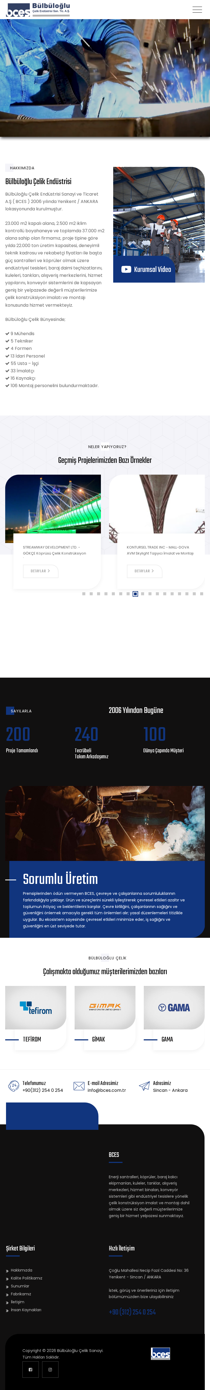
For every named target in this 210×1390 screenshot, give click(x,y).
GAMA (98, 1040)
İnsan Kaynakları (26, 1310)
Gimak (29, 1040)
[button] (83, 593)
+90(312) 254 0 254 (42, 1090)
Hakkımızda (21, 1270)
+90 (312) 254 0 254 (132, 1312)
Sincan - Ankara (170, 1090)
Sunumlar (20, 1286)
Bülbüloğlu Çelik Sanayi (80, 1350)
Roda (167, 1040)
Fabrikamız (21, 1294)
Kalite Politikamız (26, 1278)
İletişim (17, 1302)
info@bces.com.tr (107, 1090)
